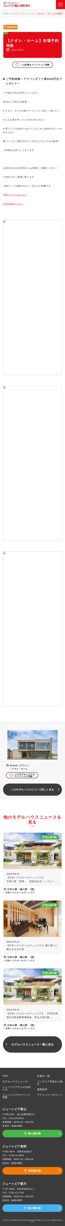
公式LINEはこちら (13, 203)
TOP (5, 13)
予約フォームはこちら (15, 194)
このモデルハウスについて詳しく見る (32, 789)
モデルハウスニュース (22, 13)
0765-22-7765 (16, 1192)
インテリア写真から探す (49, 1082)
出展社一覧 (43, 1076)
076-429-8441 (16, 1118)
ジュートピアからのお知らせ (16, 1088)
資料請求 (42, 1089)
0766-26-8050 (16, 1155)
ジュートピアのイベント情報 (16, 1096)
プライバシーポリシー (49, 1095)
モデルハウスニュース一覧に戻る (32, 1044)
